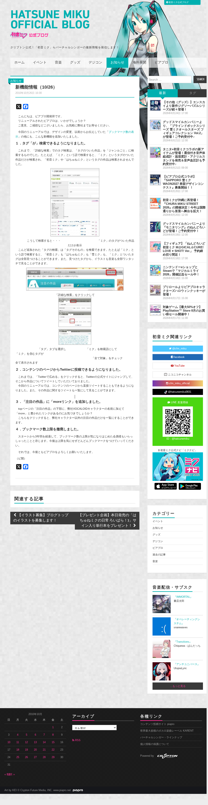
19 (26, 749)
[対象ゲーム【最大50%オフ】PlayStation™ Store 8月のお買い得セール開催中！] (155, 310)
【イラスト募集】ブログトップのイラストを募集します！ (40, 518)
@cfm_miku (178, 348)
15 (53, 742)
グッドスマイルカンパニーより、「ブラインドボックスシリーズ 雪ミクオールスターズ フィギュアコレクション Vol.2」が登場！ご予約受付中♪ (184, 129)
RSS (77, 740)
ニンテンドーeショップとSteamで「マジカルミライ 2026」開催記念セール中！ (181, 270)
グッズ (75, 62)
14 (44, 742)
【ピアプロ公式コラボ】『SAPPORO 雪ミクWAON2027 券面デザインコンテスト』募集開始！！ (183, 182)
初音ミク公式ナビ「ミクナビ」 (178, 450)
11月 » (11, 774)
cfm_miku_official (179, 383)
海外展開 (139, 62)
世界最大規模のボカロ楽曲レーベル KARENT (167, 730)
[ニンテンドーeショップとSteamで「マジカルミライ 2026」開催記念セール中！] (155, 270)
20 (35, 749)
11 (17, 742)
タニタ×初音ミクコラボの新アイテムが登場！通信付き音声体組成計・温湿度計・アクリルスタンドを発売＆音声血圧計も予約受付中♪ (184, 156)
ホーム (19, 62)
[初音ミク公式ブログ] (49, 24)
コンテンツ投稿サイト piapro (157, 724)
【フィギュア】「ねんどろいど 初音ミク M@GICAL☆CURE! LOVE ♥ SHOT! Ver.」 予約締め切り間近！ (184, 249)
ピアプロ (161, 62)
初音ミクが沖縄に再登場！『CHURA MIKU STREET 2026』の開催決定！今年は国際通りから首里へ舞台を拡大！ (184, 205)
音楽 (58, 62)
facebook (179, 357)
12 (26, 742)
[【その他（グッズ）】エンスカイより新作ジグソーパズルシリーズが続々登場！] (155, 105)
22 (53, 749)
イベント (40, 62)
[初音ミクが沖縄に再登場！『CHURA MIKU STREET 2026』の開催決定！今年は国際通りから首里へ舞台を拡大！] (155, 203)
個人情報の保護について (154, 744)
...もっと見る (178, 686)
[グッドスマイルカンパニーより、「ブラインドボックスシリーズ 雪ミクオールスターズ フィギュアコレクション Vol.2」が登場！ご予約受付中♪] (155, 125)
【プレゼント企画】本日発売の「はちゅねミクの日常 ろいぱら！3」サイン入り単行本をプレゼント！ (107, 521)
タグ (193, 93)
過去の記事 (159, 554)
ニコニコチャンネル (179, 374)
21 (44, 749)
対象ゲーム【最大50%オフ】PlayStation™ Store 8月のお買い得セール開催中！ (184, 310)
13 (35, 742)
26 (26, 757)
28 (44, 757)
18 (17, 749)
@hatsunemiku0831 (179, 391)
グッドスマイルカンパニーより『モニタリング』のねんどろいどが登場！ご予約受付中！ (184, 227)
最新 (162, 93)
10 (8, 742)
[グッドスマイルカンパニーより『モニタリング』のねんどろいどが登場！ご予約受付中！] (155, 227)
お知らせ (117, 62)
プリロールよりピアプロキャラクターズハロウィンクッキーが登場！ (184, 290)
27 (35, 757)
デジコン (95, 62)
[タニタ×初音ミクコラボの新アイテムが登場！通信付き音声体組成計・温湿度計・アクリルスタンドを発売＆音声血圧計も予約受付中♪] (155, 152)
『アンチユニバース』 (187, 664)
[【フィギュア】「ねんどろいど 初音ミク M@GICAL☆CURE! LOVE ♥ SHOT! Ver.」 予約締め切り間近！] (155, 247)
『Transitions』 (183, 641)
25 (17, 757)
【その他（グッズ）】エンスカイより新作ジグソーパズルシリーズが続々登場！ (184, 105)
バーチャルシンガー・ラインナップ (161, 737)
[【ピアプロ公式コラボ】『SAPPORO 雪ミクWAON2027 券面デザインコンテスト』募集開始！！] (155, 180)
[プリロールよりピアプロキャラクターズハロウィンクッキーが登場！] (155, 290)
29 (53, 757)
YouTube (179, 365)
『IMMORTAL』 (183, 597)
